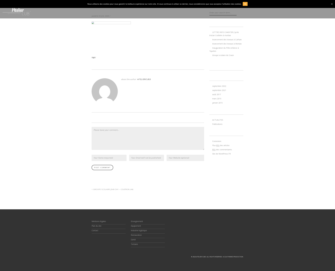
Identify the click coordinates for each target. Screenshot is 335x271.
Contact (95, 230)
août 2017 (216, 94)
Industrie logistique (139, 230)
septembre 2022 (219, 86)
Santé (133, 239)
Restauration (136, 235)
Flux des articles (221, 145)
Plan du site (96, 226)
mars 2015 (216, 98)
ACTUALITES (217, 120)
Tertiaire (134, 244)
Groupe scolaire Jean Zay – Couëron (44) (112, 189)
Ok (245, 4)
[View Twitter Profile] (93, 256)
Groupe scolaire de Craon (223, 55)
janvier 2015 (217, 103)
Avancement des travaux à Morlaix (227, 43)
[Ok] (331, 4)
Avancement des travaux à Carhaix (227, 39)
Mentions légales (99, 221)
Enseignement (137, 221)
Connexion (216, 141)
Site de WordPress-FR (221, 153)
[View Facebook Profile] (99, 256)
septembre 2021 (219, 90)
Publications (217, 124)
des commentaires (222, 149)
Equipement (136, 226)
